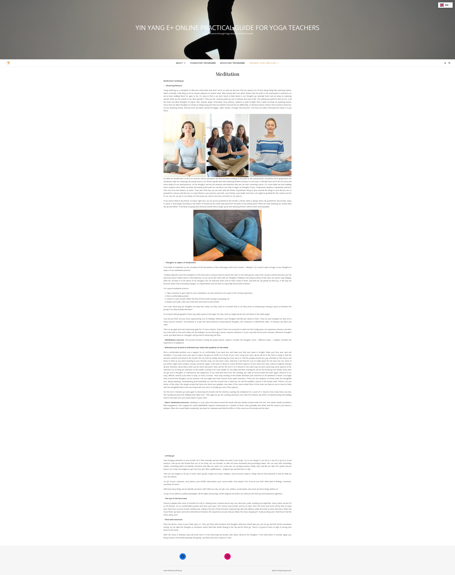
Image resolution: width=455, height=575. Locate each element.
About (179, 63)
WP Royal (178, 570)
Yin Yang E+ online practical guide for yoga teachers (227, 27)
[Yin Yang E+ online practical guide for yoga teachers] (8, 62)
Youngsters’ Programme (203, 63)
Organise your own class (262, 63)
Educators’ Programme (232, 63)
